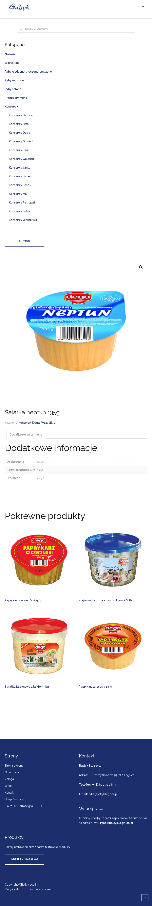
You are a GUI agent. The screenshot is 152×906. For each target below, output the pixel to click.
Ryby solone (13, 89)
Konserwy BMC (19, 124)
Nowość (10, 54)
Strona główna (14, 765)
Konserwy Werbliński (23, 220)
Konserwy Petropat (22, 202)
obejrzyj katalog (24, 859)
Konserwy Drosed (20, 141)
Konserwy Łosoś (20, 185)
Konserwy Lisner (20, 176)
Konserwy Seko (19, 211)
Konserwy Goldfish (21, 158)
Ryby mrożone (14, 80)
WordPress (59, 889)
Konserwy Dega (29, 422)
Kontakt (9, 792)
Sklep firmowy (14, 799)
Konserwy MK (18, 193)
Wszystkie (48, 422)
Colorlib (24, 889)
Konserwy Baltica (21, 115)
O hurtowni (12, 772)
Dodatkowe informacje (26, 434)
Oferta (8, 785)
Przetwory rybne (16, 97)
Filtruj (24, 241)
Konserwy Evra (19, 150)
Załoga (9, 779)
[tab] (26, 435)
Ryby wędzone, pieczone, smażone (28, 71)
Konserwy (11, 106)
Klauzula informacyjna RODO (23, 806)
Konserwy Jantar (20, 167)
